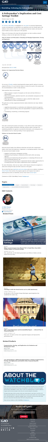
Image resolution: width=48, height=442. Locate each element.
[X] (6, 21)
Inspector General (33, 423)
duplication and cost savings (20, 169)
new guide (26, 25)
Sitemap (32, 432)
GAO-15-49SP (12, 67)
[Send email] (19, 21)
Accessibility (32, 430)
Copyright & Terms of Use (33, 426)
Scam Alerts (33, 435)
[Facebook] (3, 21)
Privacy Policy (32, 428)
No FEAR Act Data (32, 437)
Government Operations (8, 184)
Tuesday (11, 84)
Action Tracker (5, 170)
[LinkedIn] (10, 21)
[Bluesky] (13, 21)
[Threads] (16, 21)
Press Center (32, 419)
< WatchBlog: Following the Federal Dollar (16, 8)
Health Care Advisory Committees (33, 439)
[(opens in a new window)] (9, 428)
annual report (33, 172)
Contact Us (33, 421)
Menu (45, 2)
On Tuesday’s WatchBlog (8, 25)
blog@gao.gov (25, 176)
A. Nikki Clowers (6, 207)
